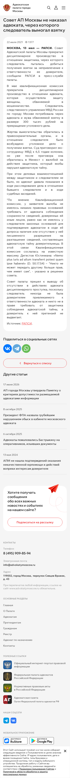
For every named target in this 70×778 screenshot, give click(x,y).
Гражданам (10, 628)
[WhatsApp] (26, 348)
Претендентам (12, 622)
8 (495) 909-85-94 (17, 553)
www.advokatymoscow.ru (24, 588)
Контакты (9, 645)
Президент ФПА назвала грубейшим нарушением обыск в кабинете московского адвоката (34, 419)
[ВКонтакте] (7, 348)
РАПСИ (27, 323)
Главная (8, 605)
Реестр (7, 634)
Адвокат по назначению (17, 640)
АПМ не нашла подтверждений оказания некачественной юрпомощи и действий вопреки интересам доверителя (32, 464)
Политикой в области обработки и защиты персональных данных (25, 773)
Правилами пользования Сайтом (36, 769)
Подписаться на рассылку (35, 522)
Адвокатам (10, 616)
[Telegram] (17, 348)
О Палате (9, 611)
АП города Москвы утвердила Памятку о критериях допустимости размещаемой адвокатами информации (32, 394)
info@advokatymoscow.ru (19, 565)
